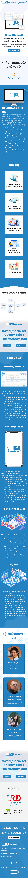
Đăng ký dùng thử (14, 50)
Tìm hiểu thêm (21, 346)
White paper (4, 867)
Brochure (14, 867)
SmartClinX (22, 2)
